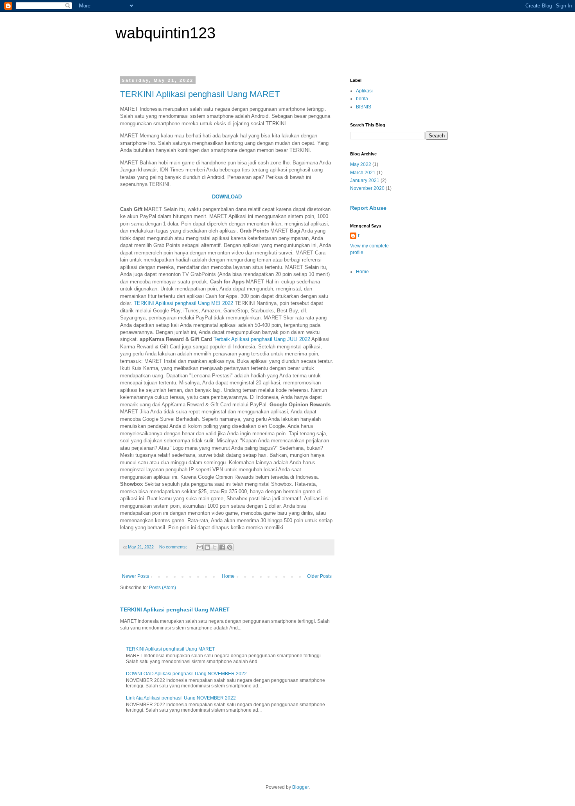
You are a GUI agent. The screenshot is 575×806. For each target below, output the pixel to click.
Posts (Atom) (162, 587)
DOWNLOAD (227, 197)
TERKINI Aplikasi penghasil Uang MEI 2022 (183, 303)
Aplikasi (364, 91)
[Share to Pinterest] (230, 547)
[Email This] (200, 547)
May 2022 (360, 164)
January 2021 (364, 180)
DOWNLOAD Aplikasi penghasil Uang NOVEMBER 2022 (186, 673)
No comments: (173, 547)
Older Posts (319, 576)
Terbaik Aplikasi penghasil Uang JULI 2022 (262, 339)
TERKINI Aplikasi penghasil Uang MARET (200, 94)
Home (228, 576)
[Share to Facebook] (222, 547)
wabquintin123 (165, 32)
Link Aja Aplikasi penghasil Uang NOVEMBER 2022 (181, 698)
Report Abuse (368, 208)
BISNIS (363, 107)
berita (362, 98)
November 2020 (367, 188)
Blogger (300, 787)
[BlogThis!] (207, 547)
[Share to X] (215, 547)
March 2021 (363, 172)
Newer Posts (135, 576)
